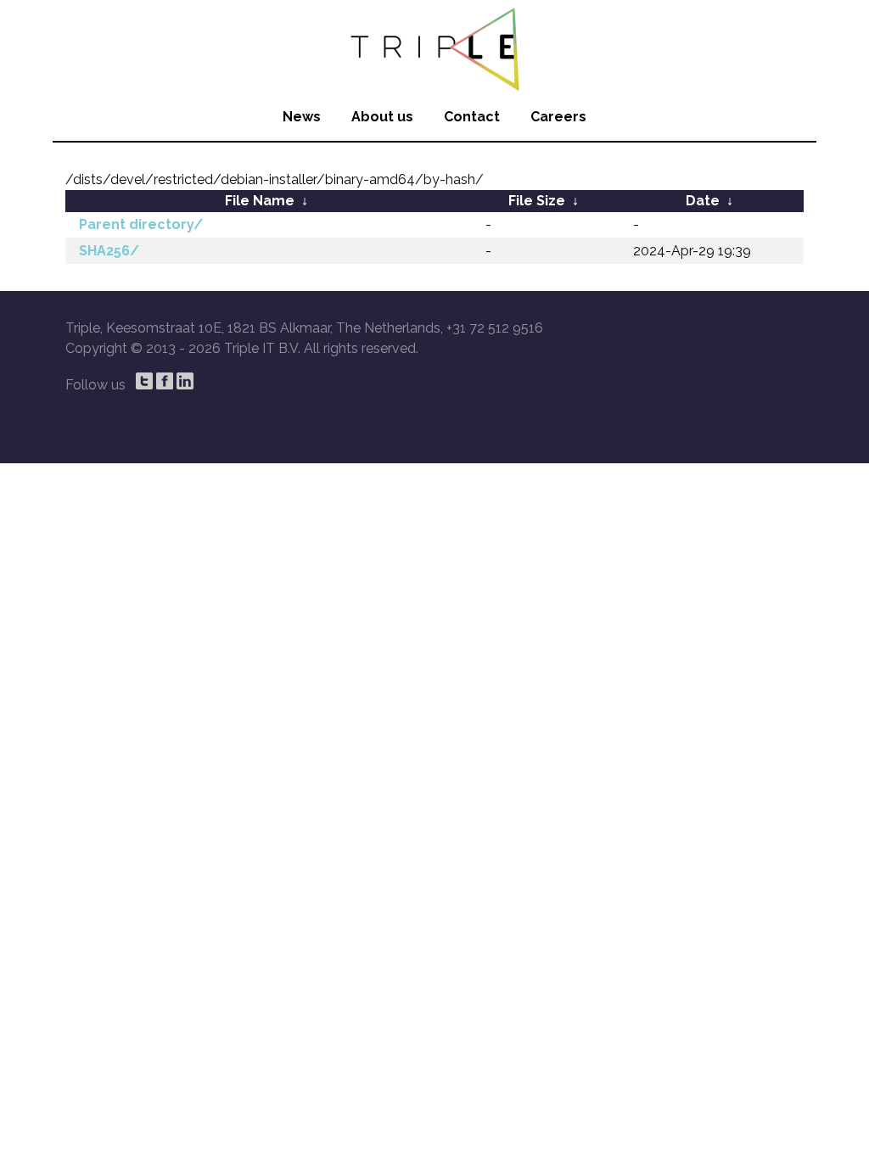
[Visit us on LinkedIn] (185, 380)
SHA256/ (109, 251)
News (302, 117)
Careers (558, 117)
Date (703, 201)
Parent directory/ (141, 224)
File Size (536, 201)
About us (382, 117)
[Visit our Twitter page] (144, 380)
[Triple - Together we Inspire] (434, 46)
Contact (472, 117)
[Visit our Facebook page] (164, 380)
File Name (259, 201)
